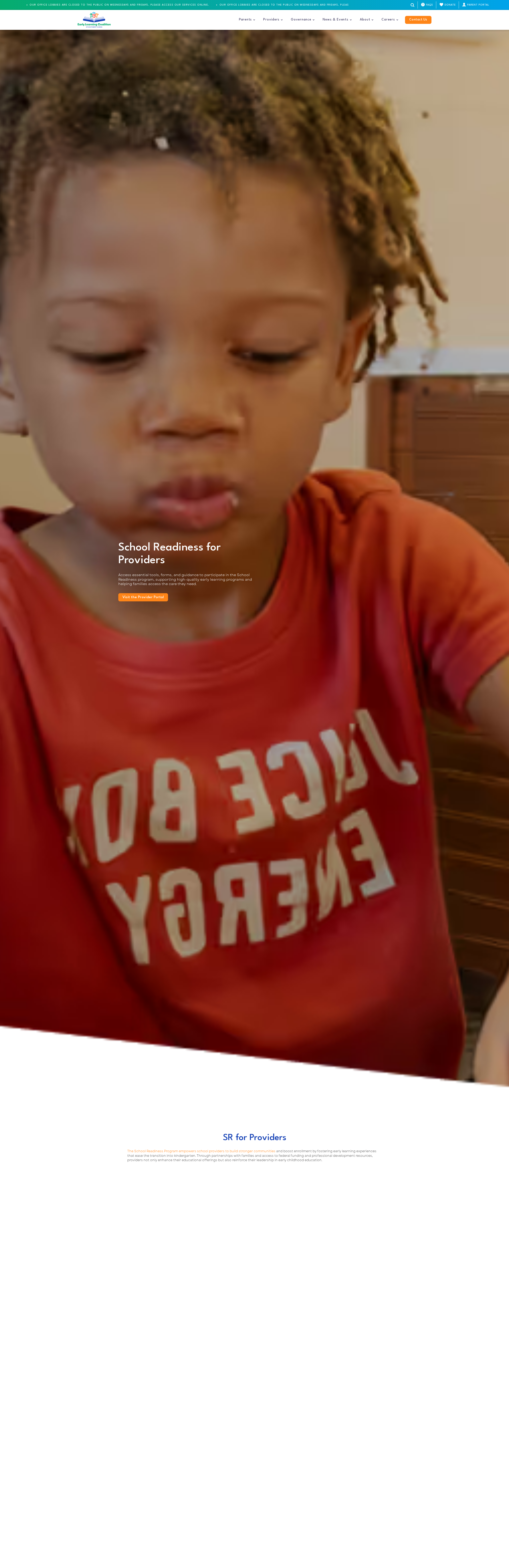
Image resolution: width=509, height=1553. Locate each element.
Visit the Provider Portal (143, 597)
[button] (247, 20)
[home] (94, 20)
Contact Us (418, 19)
